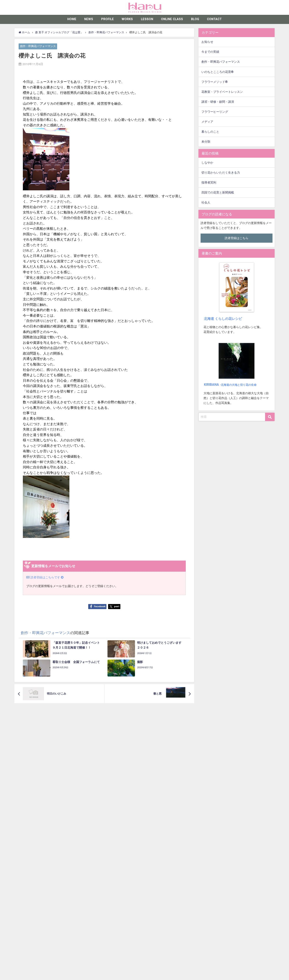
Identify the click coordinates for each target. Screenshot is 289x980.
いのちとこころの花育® (217, 72)
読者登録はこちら (236, 238)
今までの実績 (210, 52)
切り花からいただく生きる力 (220, 172)
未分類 (205, 141)
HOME (71, 19)
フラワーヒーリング (214, 112)
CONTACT (214, 19)
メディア (207, 122)
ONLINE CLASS (172, 19)
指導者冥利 (208, 182)
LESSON (147, 19)
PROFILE (107, 19)
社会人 (205, 202)
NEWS (88, 19)
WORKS (127, 19)
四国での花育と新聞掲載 (217, 192)
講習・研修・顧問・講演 (217, 102)
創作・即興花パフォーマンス (38, 46)
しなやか (207, 162)
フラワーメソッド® (214, 82)
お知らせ (207, 42)
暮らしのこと (210, 132)
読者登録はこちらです (45, 577)
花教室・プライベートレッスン (222, 92)
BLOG (195, 19)
